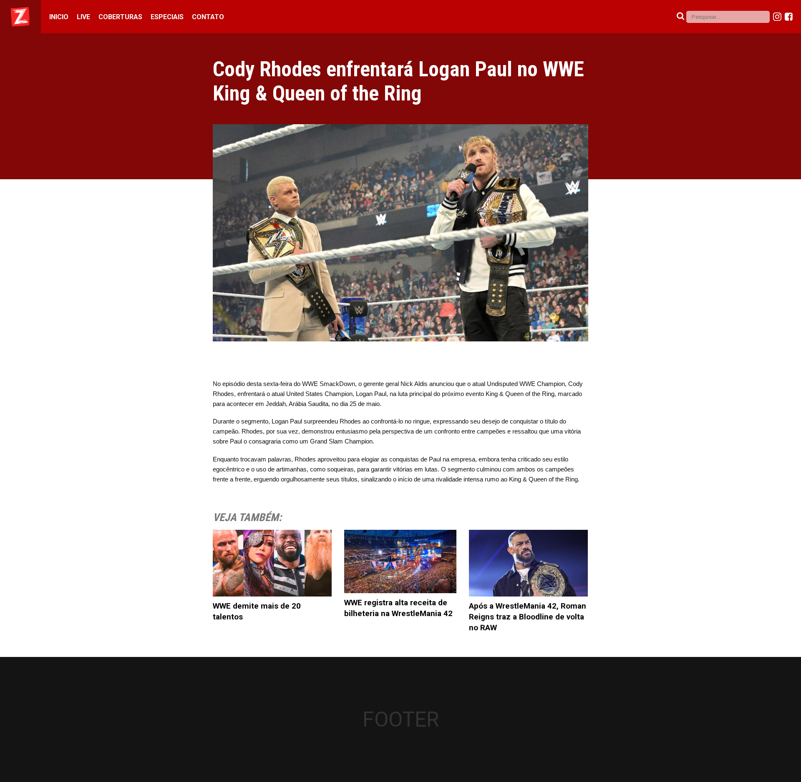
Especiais (167, 17)
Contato (208, 17)
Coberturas (120, 17)
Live (83, 17)
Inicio (58, 17)
